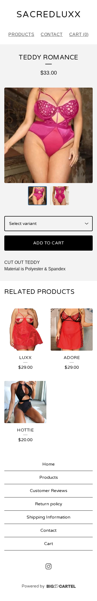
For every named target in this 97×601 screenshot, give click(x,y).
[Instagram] (48, 566)
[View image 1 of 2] (37, 195)
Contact (52, 34)
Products (21, 34)
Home (48, 464)
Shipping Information (48, 517)
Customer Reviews (48, 490)
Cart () (79, 34)
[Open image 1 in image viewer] (48, 135)
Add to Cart (48, 243)
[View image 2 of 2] (59, 195)
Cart (48, 543)
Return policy (48, 504)
